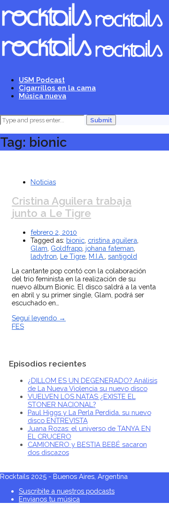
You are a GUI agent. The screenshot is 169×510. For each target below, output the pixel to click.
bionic (75, 240)
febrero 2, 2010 (54, 232)
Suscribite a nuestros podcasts (67, 491)
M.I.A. (97, 256)
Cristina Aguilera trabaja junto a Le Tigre (71, 207)
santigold (122, 256)
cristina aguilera (112, 240)
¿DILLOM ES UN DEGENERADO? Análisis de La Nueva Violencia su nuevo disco (92, 384)
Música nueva (42, 96)
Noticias (43, 182)
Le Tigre (72, 256)
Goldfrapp (66, 248)
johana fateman (109, 248)
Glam (39, 248)
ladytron (44, 256)
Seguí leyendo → (39, 318)
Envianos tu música (49, 499)
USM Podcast (42, 80)
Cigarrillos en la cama (57, 88)
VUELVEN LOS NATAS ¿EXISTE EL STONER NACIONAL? (82, 400)
